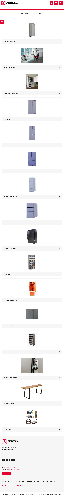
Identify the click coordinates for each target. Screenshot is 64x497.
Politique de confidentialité (54, 494)
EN (61, 3)
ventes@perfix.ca (11, 467)
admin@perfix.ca (15, 469)
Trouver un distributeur (13, 485)
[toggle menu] (56, 3)
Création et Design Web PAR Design (37, 494)
